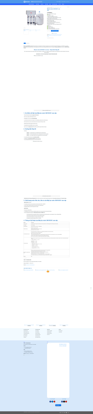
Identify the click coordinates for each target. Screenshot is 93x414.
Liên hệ (63, 4)
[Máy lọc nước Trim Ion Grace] (52, 297)
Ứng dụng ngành (31, 4)
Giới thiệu (46, 4)
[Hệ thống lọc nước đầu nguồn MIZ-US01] (40, 297)
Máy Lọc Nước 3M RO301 (53, 35)
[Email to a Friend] (50, 38)
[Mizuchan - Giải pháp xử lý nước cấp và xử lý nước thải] (27, 2)
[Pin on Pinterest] (51, 38)
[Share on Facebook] (47, 38)
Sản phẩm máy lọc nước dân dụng (58, 34)
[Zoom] (24, 28)
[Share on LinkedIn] (53, 38)
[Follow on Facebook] (50, 402)
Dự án (50, 4)
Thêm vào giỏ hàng (55, 30)
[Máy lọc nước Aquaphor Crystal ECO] (63, 297)
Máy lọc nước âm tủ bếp (51, 34)
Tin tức (59, 4)
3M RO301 (49, 35)
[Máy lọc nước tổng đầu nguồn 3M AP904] (29, 297)
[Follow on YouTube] (54, 402)
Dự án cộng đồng (54, 4)
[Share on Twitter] (49, 38)
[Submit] (41, 1)
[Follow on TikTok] (64, 402)
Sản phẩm (37, 4)
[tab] (25, 43)
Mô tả (25, 43)
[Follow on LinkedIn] (52, 402)
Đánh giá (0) (27, 43)
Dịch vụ (42, 4)
